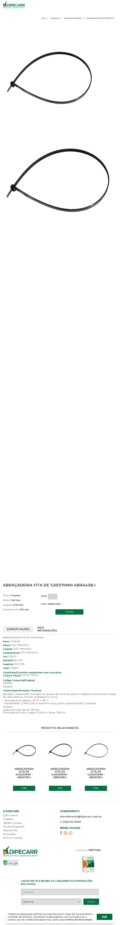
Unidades (8, 819)
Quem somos (10, 815)
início (43, 18)
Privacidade (9, 834)
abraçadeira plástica (73, 18)
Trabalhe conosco (12, 823)
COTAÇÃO (69, 612)
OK (104, 917)
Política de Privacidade (78, 919)
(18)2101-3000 (71, 821)
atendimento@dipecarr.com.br (81, 816)
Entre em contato (13, 838)
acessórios (54, 18)
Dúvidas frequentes (13, 826)
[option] (50, 78)
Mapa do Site (10, 830)
